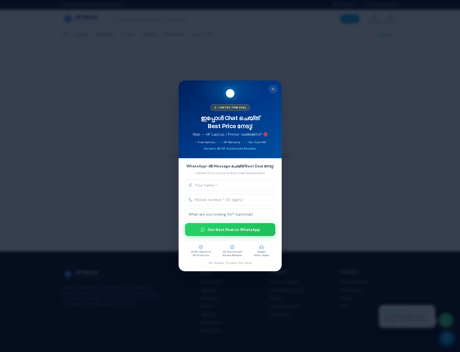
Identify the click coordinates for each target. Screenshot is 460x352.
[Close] (273, 89)
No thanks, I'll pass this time (230, 263)
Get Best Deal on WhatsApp (233, 229)
